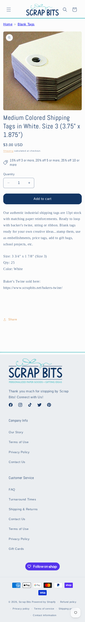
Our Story (16, 432)
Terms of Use (19, 442)
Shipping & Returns (23, 509)
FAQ (12, 489)
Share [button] (12, 319)
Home (7, 24)
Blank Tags (26, 24)
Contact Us (17, 462)
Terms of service (44, 608)
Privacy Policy (19, 452)
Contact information (44, 615)
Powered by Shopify (44, 602)
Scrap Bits (25, 602)
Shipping (8, 151)
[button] (9, 9)
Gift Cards (16, 548)
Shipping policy (68, 608)
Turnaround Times (22, 499)
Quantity (9, 174)
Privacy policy (21, 608)
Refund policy (68, 602)
